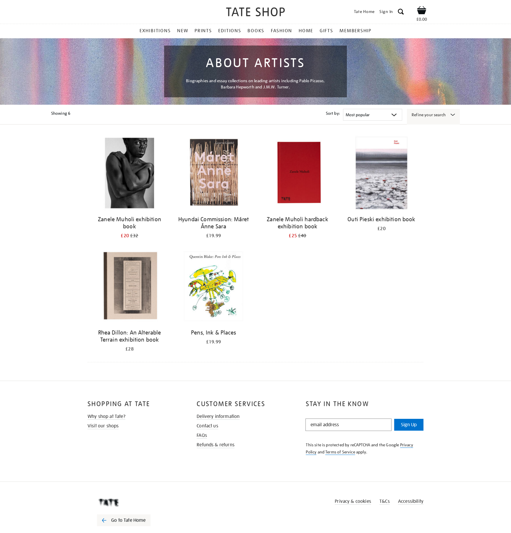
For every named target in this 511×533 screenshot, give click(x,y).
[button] (400, 12)
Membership (355, 31)
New (182, 31)
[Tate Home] (134, 502)
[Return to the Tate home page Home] (255, 12)
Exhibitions (155, 31)
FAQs (202, 435)
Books (256, 31)
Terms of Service (340, 452)
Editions (229, 31)
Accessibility (410, 501)
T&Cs (384, 501)
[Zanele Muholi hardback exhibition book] (297, 174)
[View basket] (421, 11)
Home (306, 31)
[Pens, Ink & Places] (213, 287)
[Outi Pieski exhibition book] (381, 174)
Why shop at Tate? (106, 416)
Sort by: (333, 113)
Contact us (207, 426)
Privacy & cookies (353, 501)
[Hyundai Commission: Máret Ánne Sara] (213, 174)
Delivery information (218, 416)
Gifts (326, 31)
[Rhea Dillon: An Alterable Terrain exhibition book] (129, 287)
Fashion (281, 31)
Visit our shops (103, 426)
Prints (203, 31)
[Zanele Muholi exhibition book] (129, 174)
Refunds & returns (216, 445)
